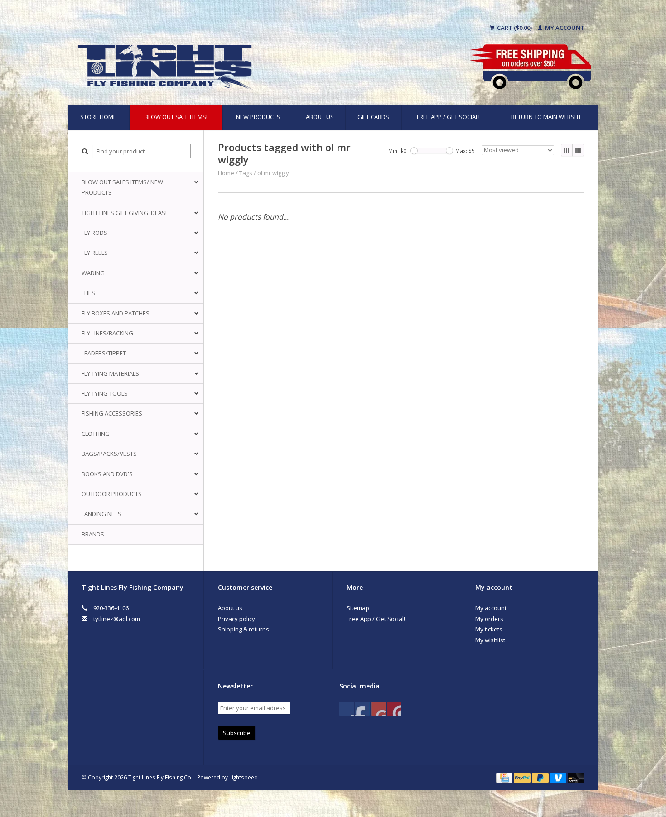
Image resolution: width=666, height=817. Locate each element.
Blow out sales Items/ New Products (122, 187)
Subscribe (237, 733)
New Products (258, 117)
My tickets (488, 629)
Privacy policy (236, 619)
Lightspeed (243, 777)
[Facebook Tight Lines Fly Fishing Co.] (346, 709)
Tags (245, 173)
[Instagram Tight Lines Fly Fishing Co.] (394, 709)
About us (320, 117)
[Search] (85, 151)
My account (564, 28)
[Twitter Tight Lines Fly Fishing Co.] (362, 709)
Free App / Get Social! (448, 117)
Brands (93, 534)
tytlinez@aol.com (116, 619)
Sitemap (358, 608)
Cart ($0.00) (514, 28)
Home (226, 173)
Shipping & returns (243, 629)
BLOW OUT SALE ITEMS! (176, 117)
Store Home (98, 117)
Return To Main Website (546, 117)
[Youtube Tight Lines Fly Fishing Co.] (378, 709)
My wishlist (490, 640)
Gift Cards (373, 117)
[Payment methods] (505, 777)
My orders (489, 619)
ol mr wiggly (273, 173)
